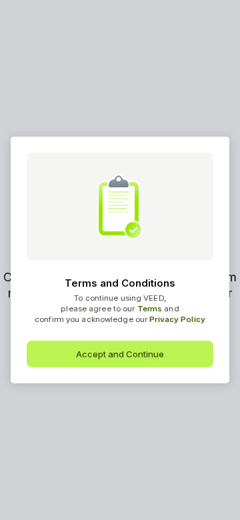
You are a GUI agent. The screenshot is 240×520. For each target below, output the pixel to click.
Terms (150, 308)
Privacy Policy (177, 319)
